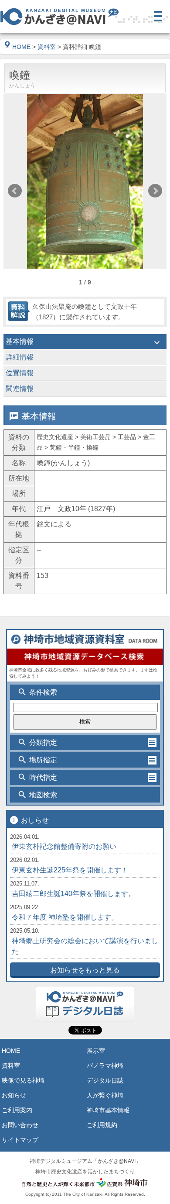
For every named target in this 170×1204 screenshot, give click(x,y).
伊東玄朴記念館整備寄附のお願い (64, 846)
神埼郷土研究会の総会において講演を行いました (85, 946)
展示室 (96, 1050)
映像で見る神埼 (23, 1080)
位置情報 (84, 374)
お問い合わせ (20, 1124)
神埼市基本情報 (108, 1110)
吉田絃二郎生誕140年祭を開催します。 (73, 893)
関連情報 (84, 389)
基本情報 (84, 342)
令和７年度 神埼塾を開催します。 (65, 917)
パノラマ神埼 (105, 1065)
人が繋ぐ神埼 (105, 1095)
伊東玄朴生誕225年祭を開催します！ (70, 870)
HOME (21, 46)
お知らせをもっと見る (85, 970)
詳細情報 (84, 358)
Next (155, 191)
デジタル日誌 (105, 1080)
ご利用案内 (17, 1110)
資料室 (46, 46)
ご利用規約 (102, 1124)
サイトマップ (20, 1139)
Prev (15, 191)
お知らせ (14, 1095)
